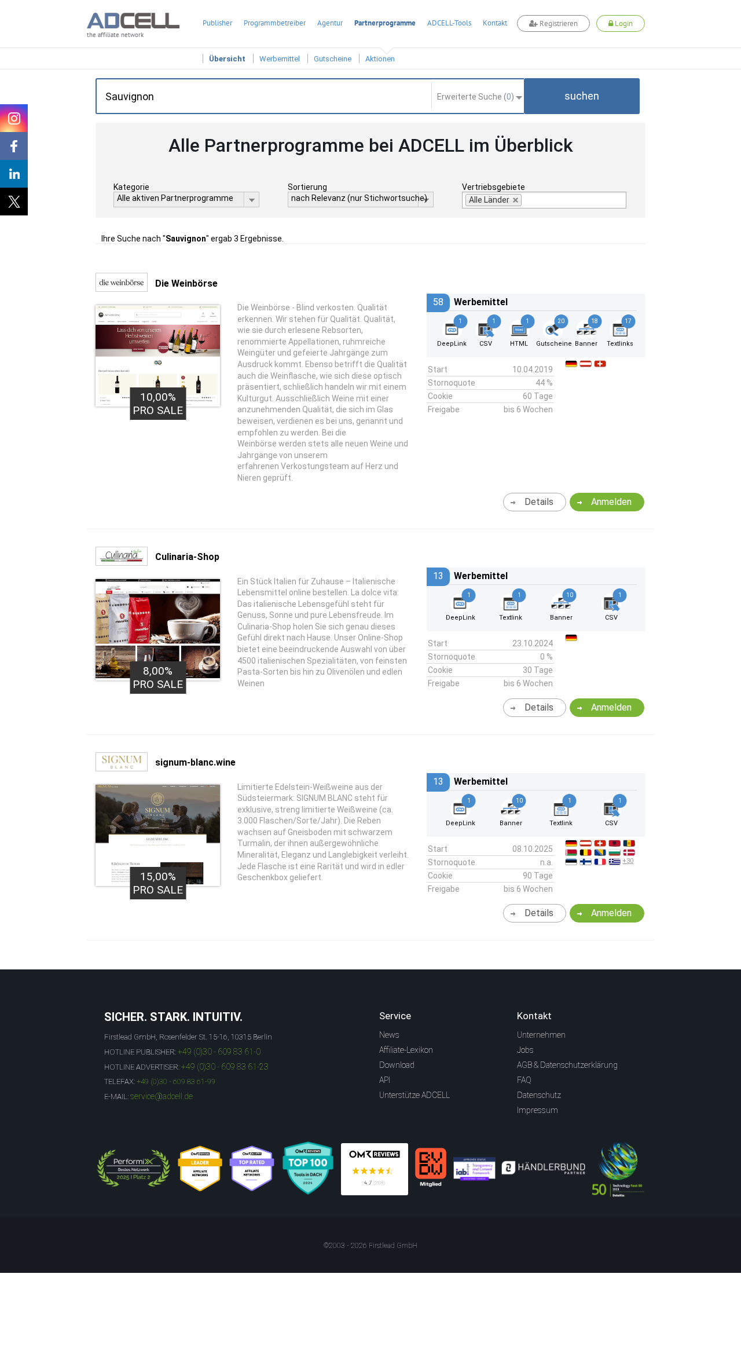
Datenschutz (539, 1095)
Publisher (217, 23)
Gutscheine (332, 58)
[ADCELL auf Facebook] (14, 146)
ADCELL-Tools (449, 23)
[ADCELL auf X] (14, 201)
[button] (582, 96)
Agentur (330, 23)
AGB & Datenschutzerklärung (567, 1065)
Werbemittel (279, 58)
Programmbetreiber (275, 23)
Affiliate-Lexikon (406, 1050)
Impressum (537, 1110)
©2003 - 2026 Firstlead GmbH (370, 1246)
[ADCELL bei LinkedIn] (14, 174)
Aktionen (380, 58)
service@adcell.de (161, 1096)
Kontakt (495, 23)
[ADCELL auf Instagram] (14, 118)
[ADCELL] (374, 1169)
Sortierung (307, 187)
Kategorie (131, 187)
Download (396, 1065)
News (389, 1034)
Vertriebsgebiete (493, 187)
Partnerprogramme (385, 23)
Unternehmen (541, 1034)
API (384, 1080)
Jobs (525, 1050)
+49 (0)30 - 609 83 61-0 (219, 1051)
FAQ (524, 1080)
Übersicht (227, 58)
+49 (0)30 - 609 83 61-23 (225, 1066)
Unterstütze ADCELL (414, 1095)
